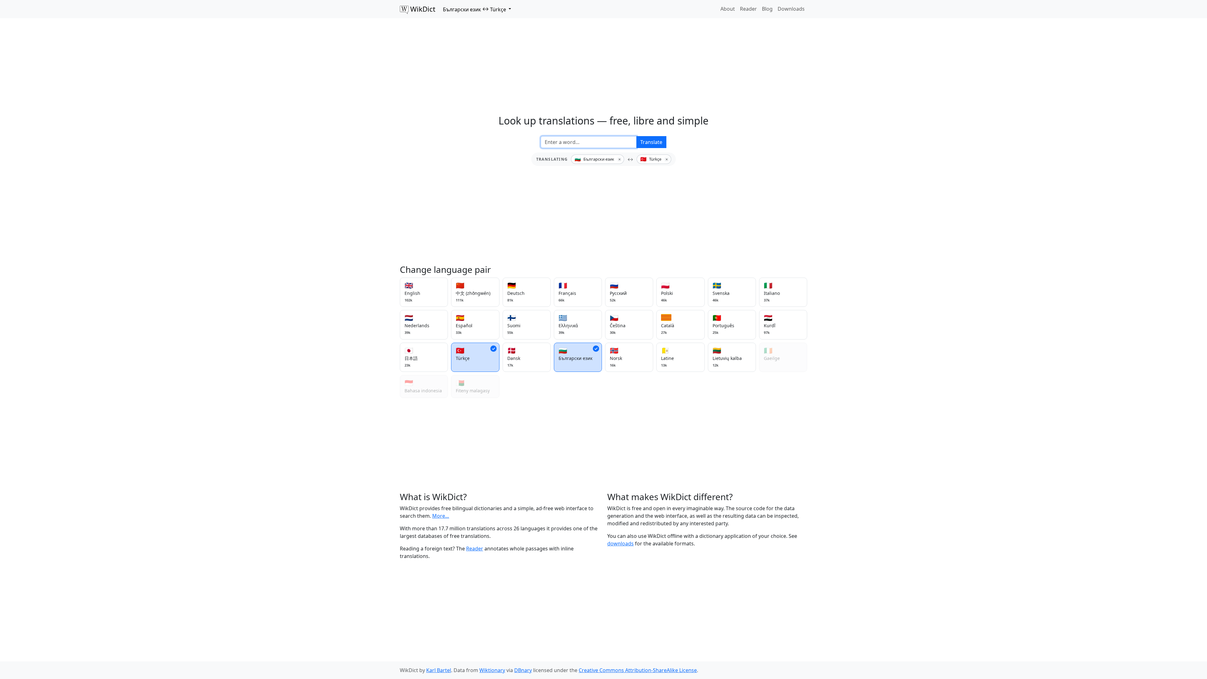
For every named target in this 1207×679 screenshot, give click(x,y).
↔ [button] (474, 9)
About (727, 8)
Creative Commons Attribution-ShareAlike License (638, 670)
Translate (651, 142)
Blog (767, 8)
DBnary (523, 670)
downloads (620, 543)
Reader (748, 8)
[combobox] (589, 142)
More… (440, 515)
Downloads (791, 8)
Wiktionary (492, 670)
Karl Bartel (438, 670)
